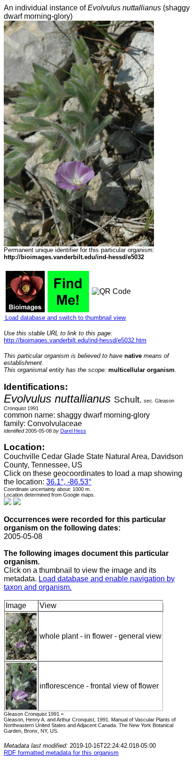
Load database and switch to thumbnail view (65, 317)
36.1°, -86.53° (68, 482)
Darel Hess (73, 431)
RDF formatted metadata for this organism (61, 752)
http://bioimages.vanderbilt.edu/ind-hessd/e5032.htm (75, 340)
